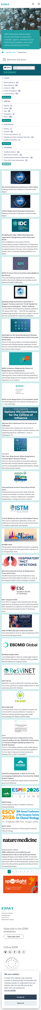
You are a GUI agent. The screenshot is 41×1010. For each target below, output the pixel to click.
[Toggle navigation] (39, 4)
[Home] (6, 4)
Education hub (11, 52)
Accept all (20, 997)
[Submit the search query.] (14, 68)
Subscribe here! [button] (13, 937)
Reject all (20, 1003)
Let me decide (10, 990)
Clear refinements (9, 72)
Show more (6, 97)
